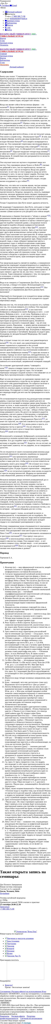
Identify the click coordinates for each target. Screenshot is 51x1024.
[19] (24, 426)
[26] (10, 533)
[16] (6, 368)
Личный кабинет (15, 12)
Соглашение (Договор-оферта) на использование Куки (23, 991)
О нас (8, 27)
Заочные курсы (13, 21)
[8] (41, 164)
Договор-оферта (18, 1016)
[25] (15, 506)
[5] (38, 146)
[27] (20, 535)
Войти (9, 30)
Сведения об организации (31, 1018)
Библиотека (12, 23)
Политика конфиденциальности (17, 1017)
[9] (28, 181)
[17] (43, 418)
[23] (27, 463)
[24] (5, 470)
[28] (7, 538)
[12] (42, 287)
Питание (10, 951)
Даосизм (10, 946)
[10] (49, 215)
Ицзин (10, 953)
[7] (48, 151)
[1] (8, 107)
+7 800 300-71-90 (7, 909)
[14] (7, 342)
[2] (21, 122)
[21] (25, 442)
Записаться (4, 907)
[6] (11, 151)
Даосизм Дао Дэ (14, 956)
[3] (40, 136)
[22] (10, 456)
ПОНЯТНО (5, 1003)
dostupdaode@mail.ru (18, 18)
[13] (26, 309)
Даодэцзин (11, 944)
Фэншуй (10, 948)
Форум (10, 25)
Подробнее (4, 893)
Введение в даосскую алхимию (20, 938)
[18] (19, 423)
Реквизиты (4, 1016)
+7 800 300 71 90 (18, 16)
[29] (16, 545)
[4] (22, 141)
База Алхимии (13, 941)
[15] (29, 352)
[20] (6, 431)
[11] (36, 227)
